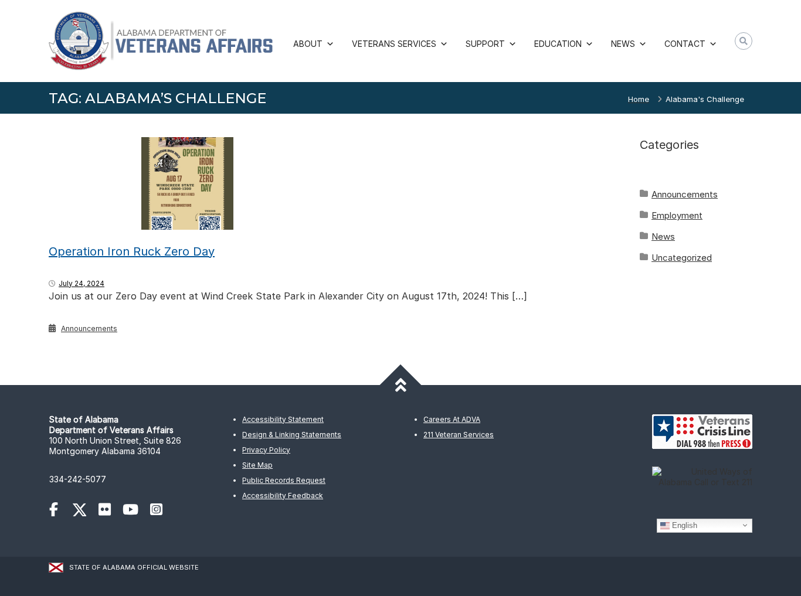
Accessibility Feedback (282, 495)
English (683, 524)
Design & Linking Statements (291, 434)
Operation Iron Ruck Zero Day (132, 251)
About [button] (308, 44)
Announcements (89, 328)
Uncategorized (681, 257)
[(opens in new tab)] (59, 511)
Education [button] (558, 44)
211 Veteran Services (458, 434)
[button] (743, 41)
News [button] (623, 44)
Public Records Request (283, 480)
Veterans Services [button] (394, 44)
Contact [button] (684, 44)
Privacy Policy (266, 449)
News (663, 236)
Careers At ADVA (451, 419)
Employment (676, 215)
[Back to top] (401, 385)
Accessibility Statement (283, 419)
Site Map (257, 465)
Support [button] (485, 44)
